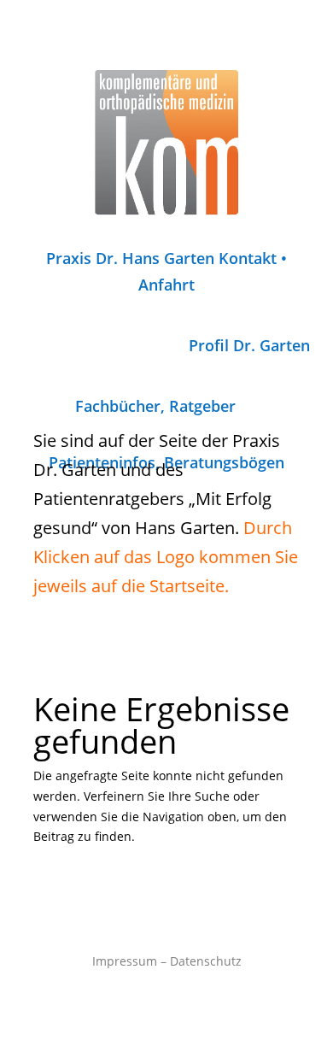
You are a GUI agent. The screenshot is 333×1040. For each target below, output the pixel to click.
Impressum (124, 961)
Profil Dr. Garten (249, 345)
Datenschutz (206, 961)
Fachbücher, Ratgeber (155, 406)
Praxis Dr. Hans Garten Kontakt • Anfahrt (166, 271)
